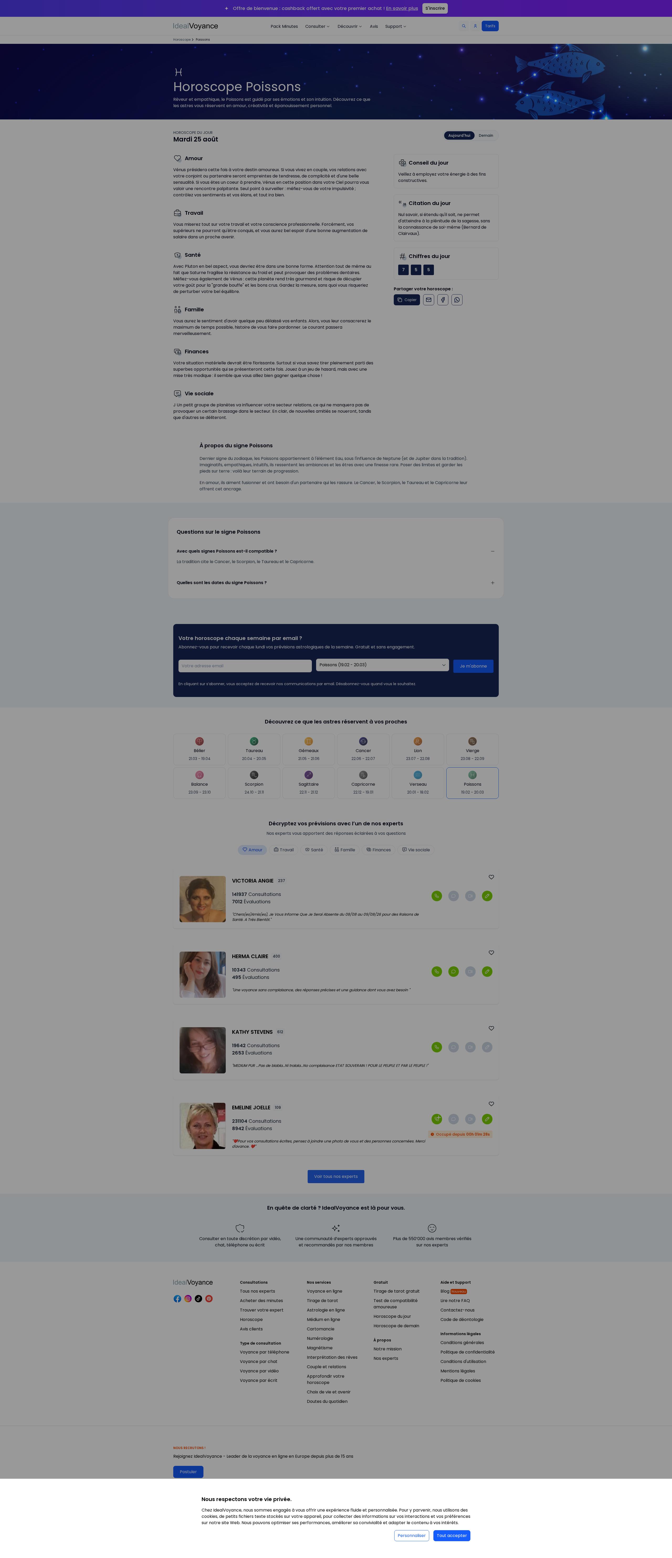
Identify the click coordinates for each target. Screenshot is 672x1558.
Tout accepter (452, 1536)
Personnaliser (412, 1536)
